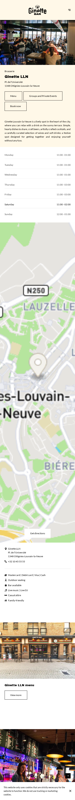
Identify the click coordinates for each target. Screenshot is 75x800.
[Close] (70, 791)
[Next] (67, 775)
